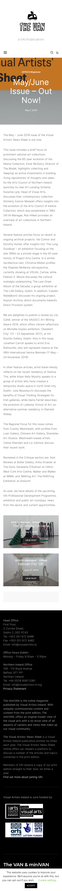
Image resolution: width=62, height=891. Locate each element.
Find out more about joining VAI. (23, 777)
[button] (57, 52)
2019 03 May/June (31, 72)
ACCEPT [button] (31, 885)
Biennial (47, 522)
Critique (43, 560)
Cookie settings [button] (47, 880)
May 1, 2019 (31, 110)
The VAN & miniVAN (26, 864)
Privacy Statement (14, 688)
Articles (36, 522)
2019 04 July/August (25, 560)
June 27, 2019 (31, 570)
